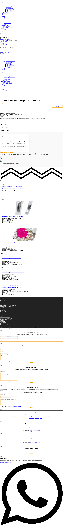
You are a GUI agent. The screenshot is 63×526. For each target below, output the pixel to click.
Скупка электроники (4, 323)
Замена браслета (3, 322)
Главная (1, 98)
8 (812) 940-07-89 (4, 304)
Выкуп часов (2, 310)
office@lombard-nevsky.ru (5, 39)
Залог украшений (3, 313)
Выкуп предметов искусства (5, 319)
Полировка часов (3, 315)
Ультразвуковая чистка (5, 317)
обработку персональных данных (15, 339)
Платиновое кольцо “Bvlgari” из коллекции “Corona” (15, 216)
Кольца (33, 118)
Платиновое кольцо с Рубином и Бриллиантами (14, 242)
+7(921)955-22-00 (3, 41)
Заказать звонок (3, 42)
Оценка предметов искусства (6, 318)
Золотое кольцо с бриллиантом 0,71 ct (11, 258)
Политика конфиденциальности (6, 325)
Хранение (2, 320)
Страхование (3, 321)
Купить (57, 106)
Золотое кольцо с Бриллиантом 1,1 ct (11, 287)
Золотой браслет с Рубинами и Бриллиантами (13, 188)
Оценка (1, 312)
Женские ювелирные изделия (24, 118)
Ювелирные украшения (6, 98)
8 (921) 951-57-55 (4, 302)
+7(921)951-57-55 (3, 40)
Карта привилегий (4, 324)
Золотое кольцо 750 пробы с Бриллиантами (13, 272)
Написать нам (4, 307)
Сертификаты (3, 316)
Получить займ (3, 311)
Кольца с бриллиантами (41, 118)
